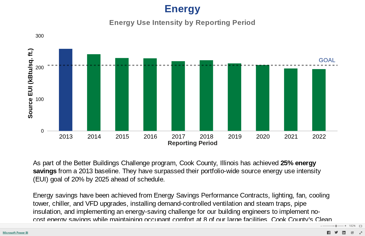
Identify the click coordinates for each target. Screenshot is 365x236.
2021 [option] (291, 136)
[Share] (352, 233)
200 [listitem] (40, 67)
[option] (65, 90)
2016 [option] (150, 136)
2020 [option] (263, 136)
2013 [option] (66, 136)
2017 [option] (178, 136)
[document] (182, 22)
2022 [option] (319, 136)
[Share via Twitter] (336, 233)
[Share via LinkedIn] (344, 233)
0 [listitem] (42, 131)
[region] (182, 111)
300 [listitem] (40, 36)
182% (352, 226)
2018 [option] (207, 136)
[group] (182, 15)
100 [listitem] (40, 99)
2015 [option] (122, 136)
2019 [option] (235, 136)
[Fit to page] (359, 226)
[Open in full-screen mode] (360, 232)
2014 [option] (94, 136)
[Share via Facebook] (328, 233)
